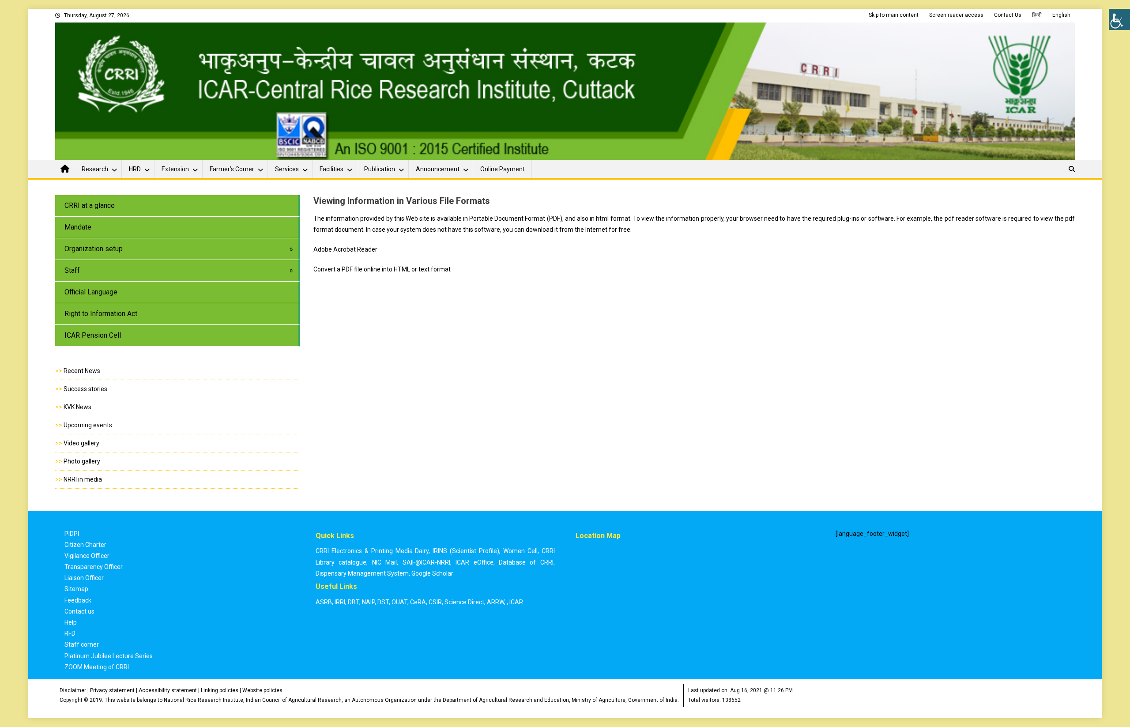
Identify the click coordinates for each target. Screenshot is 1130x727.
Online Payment (502, 169)
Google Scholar (432, 573)
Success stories (85, 388)
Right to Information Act (100, 313)
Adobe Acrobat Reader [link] (345, 249)
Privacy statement (112, 690)
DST (383, 602)
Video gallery (81, 443)
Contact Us (1007, 15)
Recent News (82, 370)
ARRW (495, 602)
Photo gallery (82, 461)
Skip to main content (894, 15)
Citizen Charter (85, 544)
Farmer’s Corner (232, 169)
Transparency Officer (93, 566)
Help (70, 622)
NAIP (368, 602)
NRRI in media (83, 479)
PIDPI (71, 533)
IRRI (340, 602)
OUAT (399, 602)
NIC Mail (384, 562)
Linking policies (219, 690)
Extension (175, 169)
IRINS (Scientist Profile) (466, 550)
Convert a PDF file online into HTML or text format (382, 269)
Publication (379, 169)
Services (287, 169)
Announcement (438, 169)
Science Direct (464, 602)
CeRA (418, 602)
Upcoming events (88, 425)
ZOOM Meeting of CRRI (96, 666)
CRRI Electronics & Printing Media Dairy (372, 550)
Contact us (79, 611)
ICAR (516, 602)
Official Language (90, 292)
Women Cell (520, 550)
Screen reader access (956, 15)
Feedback (77, 600)
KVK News (77, 407)
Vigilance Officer (86, 555)
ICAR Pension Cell (92, 335)
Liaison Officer (84, 577)
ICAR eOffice (474, 562)
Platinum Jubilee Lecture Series (108, 655)
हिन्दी (1037, 15)
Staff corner (81, 644)
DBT (353, 602)
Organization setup (93, 249)
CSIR (435, 602)
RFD (69, 633)
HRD (135, 169)
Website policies (262, 690)
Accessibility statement (168, 690)
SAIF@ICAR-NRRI (426, 562)
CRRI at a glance (89, 205)
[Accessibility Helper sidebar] (1119, 19)
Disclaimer (73, 690)
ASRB (324, 602)
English (1061, 15)
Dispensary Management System (362, 573)
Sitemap (76, 588)
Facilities (331, 169)
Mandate (77, 227)
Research (95, 169)
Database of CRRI (526, 562)
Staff (72, 270)
